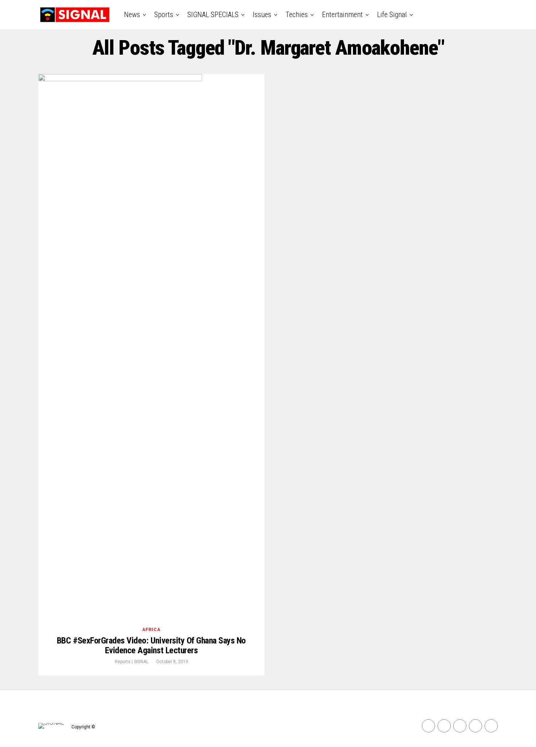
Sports (163, 14)
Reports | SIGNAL (131, 661)
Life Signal (392, 14)
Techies (297, 14)
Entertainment (342, 14)
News (132, 14)
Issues (262, 14)
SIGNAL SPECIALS (212, 14)
